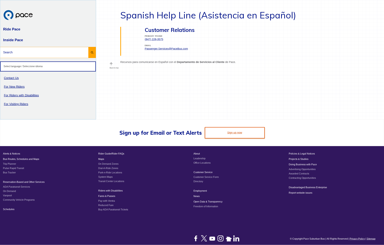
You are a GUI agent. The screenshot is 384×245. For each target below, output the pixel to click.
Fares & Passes (106, 196)
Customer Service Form (206, 177)
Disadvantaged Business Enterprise (308, 187)
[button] (111, 63)
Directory (198, 181)
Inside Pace (13, 40)
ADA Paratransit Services (16, 187)
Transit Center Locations (111, 181)
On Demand (9, 191)
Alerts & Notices (11, 153)
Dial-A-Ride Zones (108, 168)
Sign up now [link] (234, 132)
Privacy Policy (357, 239)
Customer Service (203, 172)
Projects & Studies (298, 159)
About (197, 153)
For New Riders (14, 86)
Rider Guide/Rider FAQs (111, 153)
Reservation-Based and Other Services (24, 182)
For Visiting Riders (16, 104)
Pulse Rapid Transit (13, 168)
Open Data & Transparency (208, 201)
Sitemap (371, 239)
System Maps (105, 177)
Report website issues (300, 193)
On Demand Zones (108, 164)
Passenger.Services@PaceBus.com (166, 48)
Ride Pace (11, 29)
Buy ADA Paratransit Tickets (113, 209)
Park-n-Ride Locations (110, 172)
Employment (200, 191)
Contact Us (11, 78)
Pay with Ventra (106, 201)
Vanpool (7, 195)
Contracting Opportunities (302, 178)
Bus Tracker (9, 172)
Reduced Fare (106, 205)
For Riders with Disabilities (21, 95)
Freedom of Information (206, 206)
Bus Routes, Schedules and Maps (21, 159)
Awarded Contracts (299, 173)
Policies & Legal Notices (302, 153)
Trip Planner (9, 164)
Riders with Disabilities (110, 190)
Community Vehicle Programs (19, 200)
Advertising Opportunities (302, 169)
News (197, 196)
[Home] (18, 15)
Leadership (200, 158)
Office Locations (202, 163)
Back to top (114, 68)
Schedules (8, 209)
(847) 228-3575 (154, 39)
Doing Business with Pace (303, 164)
